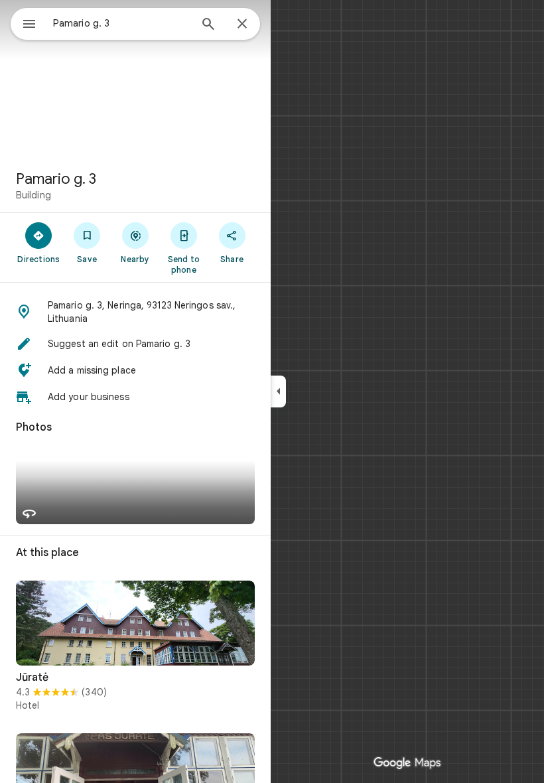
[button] (135, 311)
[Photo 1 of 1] (135, 623)
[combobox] (121, 23)
